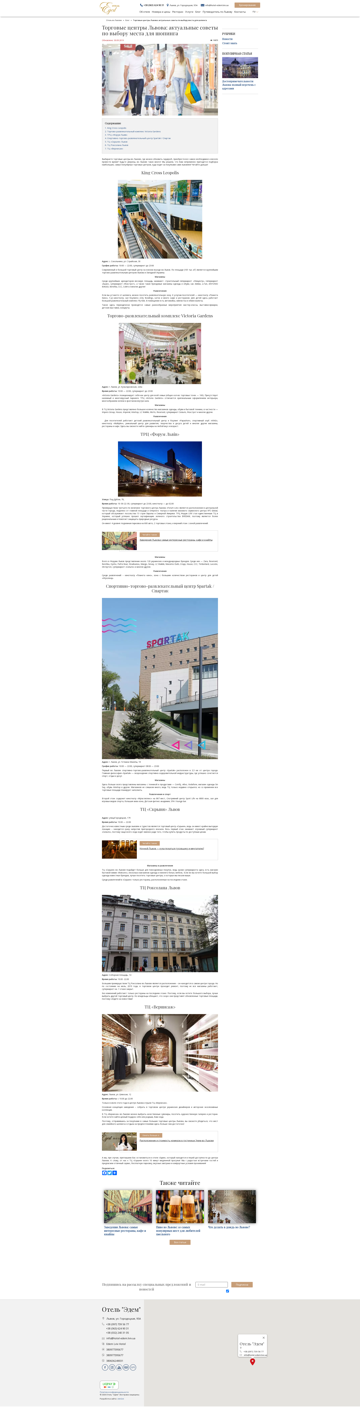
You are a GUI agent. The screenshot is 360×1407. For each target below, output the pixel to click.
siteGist (120, 1398)
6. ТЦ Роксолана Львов (116, 145)
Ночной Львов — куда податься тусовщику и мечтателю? (172, 848)
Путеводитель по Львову (217, 11)
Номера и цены (161, 11)
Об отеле (145, 11)
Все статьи (180, 1242)
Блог (198, 11)
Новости (227, 39)
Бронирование (247, 5)
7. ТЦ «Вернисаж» (114, 148)
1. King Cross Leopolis (115, 127)
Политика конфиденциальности (114, 1392)
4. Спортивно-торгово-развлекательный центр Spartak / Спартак (138, 138)
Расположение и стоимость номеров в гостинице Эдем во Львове (177, 1140)
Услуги (189, 11)
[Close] (263, 1337)
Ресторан (177, 11)
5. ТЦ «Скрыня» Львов (116, 141)
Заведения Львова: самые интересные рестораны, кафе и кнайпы (176, 539)
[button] (252, 1361)
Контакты (240, 11)
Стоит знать (229, 43)
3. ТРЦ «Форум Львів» (116, 134)
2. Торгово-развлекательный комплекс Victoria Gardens (133, 131)
